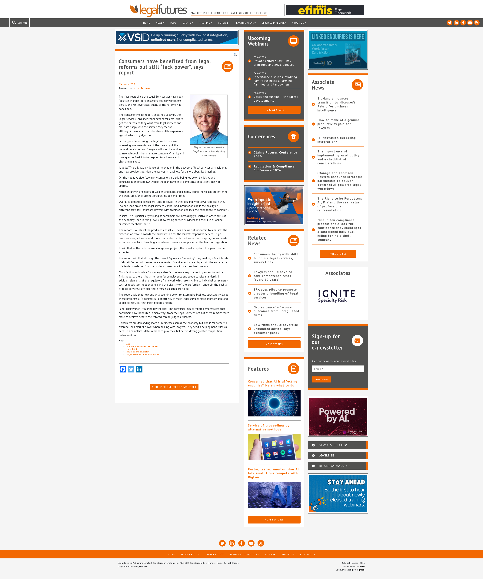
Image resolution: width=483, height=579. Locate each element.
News (159, 22)
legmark (360, 569)
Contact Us (307, 554)
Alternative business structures (142, 346)
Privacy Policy (190, 554)
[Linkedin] (139, 369)
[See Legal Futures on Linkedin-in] (456, 22)
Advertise (288, 554)
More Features (274, 519)
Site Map (270, 554)
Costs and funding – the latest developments (276, 98)
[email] (338, 368)
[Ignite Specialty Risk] (338, 296)
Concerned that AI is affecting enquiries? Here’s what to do (272, 383)
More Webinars (274, 109)
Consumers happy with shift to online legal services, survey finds (276, 258)
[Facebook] (123, 369)
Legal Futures (141, 88)
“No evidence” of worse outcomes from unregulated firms (276, 311)
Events (187, 22)
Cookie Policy (215, 554)
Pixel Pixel (359, 566)
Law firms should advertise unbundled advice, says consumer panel (276, 329)
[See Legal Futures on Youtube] (470, 22)
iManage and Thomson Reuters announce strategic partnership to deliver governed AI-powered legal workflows (340, 180)
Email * (318, 369)
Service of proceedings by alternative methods (268, 427)
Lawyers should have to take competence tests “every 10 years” (273, 276)
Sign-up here (321, 379)
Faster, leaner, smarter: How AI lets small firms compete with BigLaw (273, 473)
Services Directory (274, 22)
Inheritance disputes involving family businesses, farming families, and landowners (275, 80)
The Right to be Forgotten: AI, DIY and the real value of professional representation (340, 204)
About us (298, 22)
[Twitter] (131, 369)
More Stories (274, 344)
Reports (223, 22)
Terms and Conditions (244, 554)
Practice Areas (244, 22)
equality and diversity (137, 351)
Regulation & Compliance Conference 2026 (274, 168)
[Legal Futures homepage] (160, 10)
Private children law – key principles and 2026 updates (274, 62)
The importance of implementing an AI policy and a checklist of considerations (338, 157)
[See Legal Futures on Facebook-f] (463, 22)
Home (146, 22)
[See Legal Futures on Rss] (477, 22)
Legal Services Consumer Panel (142, 354)
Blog (173, 22)
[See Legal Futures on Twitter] (449, 22)
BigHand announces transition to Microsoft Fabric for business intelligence (337, 104)
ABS (128, 343)
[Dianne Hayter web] (209, 119)
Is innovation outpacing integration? (337, 139)
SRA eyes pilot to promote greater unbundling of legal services (276, 293)
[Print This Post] (235, 54)
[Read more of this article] (274, 403)
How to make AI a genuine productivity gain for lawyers (339, 124)
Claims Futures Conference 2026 (275, 154)
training (204, 22)
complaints (132, 349)
